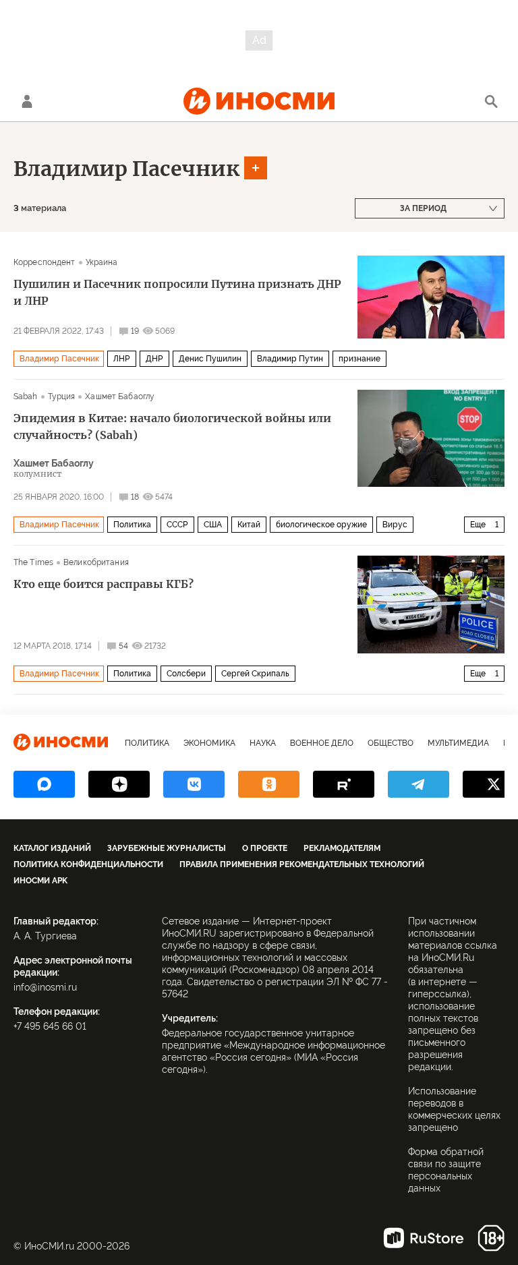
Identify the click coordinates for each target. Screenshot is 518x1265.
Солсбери (186, 673)
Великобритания (96, 562)
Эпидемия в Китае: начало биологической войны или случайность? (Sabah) (172, 426)
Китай (248, 524)
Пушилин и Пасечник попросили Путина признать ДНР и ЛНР (177, 292)
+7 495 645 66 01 (49, 1026)
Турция (62, 396)
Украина (102, 262)
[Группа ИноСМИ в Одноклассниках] (268, 784)
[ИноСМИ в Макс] (44, 784)
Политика (132, 524)
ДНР (154, 358)
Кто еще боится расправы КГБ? (103, 584)
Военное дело (321, 743)
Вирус (394, 524)
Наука (263, 743)
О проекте (264, 848)
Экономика (209, 743)
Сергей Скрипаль (255, 673)
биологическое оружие (321, 524)
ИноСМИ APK (40, 880)
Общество (390, 743)
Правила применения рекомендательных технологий (301, 864)
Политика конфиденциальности (88, 864)
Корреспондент (44, 262)
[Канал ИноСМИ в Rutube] (343, 784)
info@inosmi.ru (45, 987)
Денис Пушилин (210, 358)
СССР (177, 524)
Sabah (25, 396)
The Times (33, 562)
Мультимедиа (458, 743)
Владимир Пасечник (126, 168)
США (213, 524)
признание (359, 358)
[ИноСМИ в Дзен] (119, 784)
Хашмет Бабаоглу (119, 396)
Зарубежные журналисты (166, 848)
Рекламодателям (342, 848)
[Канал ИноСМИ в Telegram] (418, 784)
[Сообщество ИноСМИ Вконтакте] (194, 784)
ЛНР (121, 358)
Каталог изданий (52, 848)
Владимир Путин (290, 358)
